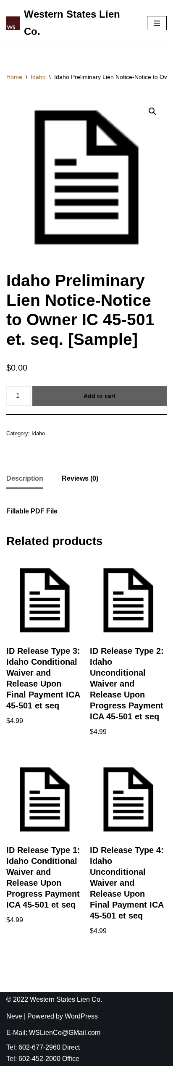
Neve (14, 1016)
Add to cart (99, 395)
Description (24, 478)
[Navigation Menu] (157, 23)
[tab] (24, 479)
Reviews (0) (80, 478)
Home (14, 77)
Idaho (38, 77)
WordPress (81, 1016)
